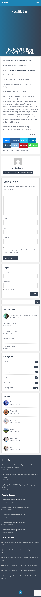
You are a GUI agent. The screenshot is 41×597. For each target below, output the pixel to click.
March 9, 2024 (8, 333)
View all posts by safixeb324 (23, 172)
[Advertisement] (20, 31)
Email (5, 228)
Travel (5, 377)
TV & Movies (7, 382)
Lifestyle (6, 366)
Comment (6, 194)
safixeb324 (18, 168)
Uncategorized (23, 150)
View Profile (8, 172)
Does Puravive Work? (20, 557)
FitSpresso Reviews (7, 499)
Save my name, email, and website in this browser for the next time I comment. (19, 251)
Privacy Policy (24, 576)
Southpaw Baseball (9, 339)
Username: (6, 272)
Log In (33, 293)
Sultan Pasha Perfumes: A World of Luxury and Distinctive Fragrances (19, 476)
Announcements (15, 402)
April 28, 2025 (15, 317)
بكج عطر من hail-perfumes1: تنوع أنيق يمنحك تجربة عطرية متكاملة (18, 486)
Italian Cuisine (17, 565)
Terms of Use (34, 576)
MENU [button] (5, 3)
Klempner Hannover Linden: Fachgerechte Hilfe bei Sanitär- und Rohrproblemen (17, 466)
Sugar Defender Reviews (20, 542)
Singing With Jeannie (10, 346)
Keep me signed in (10, 289)
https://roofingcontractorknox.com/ (20, 60)
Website (6, 237)
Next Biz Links (20, 11)
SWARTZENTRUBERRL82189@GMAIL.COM (22, 70)
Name (5, 218)
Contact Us (4, 578)
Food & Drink (7, 361)
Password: (6, 281)
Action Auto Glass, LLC (10, 323)
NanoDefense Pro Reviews (9, 507)
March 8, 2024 (8, 325)
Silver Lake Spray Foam (10, 331)
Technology (6, 372)
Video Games (14, 447)
